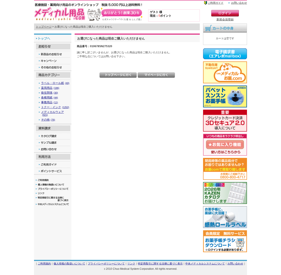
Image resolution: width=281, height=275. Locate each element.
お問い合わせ (239, 2)
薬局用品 (50, 87)
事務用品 (49, 102)
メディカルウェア (52, 113)
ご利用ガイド (215, 2)
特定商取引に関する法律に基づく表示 (160, 263)
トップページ (44, 26)
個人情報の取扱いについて (69, 263)
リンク (131, 263)
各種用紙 (49, 97)
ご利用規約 (44, 263)
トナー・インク (55, 107)
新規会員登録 (225, 19)
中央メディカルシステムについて (205, 263)
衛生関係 (49, 92)
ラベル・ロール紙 (55, 83)
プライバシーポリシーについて (106, 263)
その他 (48, 119)
